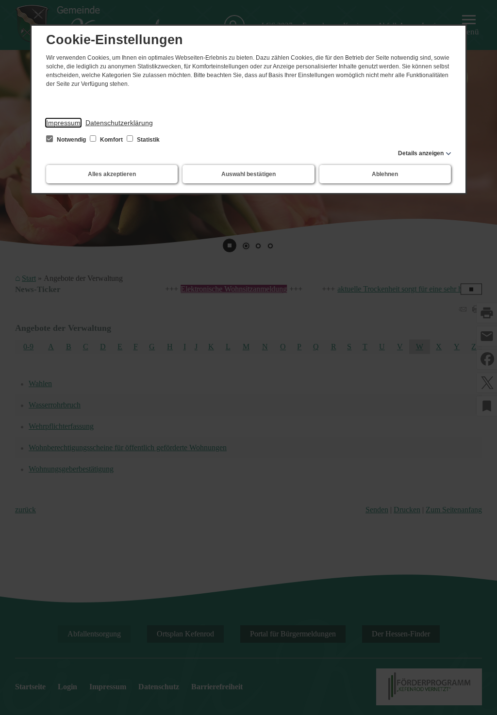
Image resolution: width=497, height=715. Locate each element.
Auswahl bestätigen (248, 174)
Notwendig (71, 139)
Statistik (147, 139)
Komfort (111, 139)
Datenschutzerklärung (119, 123)
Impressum (63, 123)
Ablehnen (385, 174)
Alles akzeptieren (112, 174)
